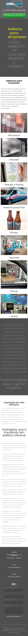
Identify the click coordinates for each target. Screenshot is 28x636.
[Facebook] (13, 584)
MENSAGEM (8, 606)
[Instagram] (15, 584)
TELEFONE (7, 599)
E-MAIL (6, 593)
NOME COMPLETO (9, 587)
